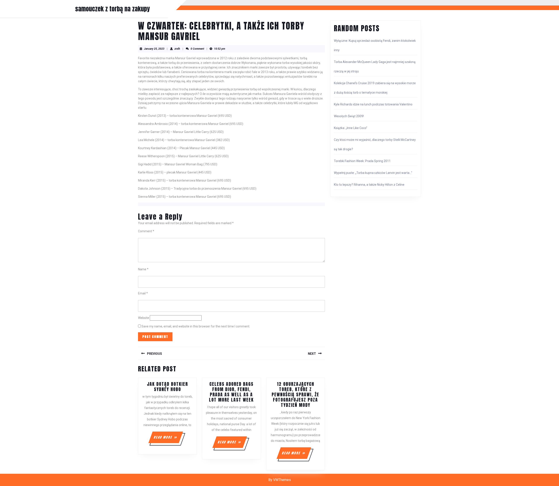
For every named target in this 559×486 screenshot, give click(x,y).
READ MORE (168, 439)
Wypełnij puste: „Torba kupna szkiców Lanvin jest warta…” (373, 173)
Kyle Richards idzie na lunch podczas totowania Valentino (373, 104)
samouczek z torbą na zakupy (112, 8)
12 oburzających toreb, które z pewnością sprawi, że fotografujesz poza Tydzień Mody (295, 394)
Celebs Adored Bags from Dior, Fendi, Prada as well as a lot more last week (231, 392)
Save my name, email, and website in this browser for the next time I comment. (195, 326)
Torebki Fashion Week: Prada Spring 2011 (362, 161)
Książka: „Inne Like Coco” (350, 128)
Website (143, 318)
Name (143, 269)
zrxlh (177, 48)
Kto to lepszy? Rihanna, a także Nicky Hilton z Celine (369, 184)
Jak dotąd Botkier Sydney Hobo (167, 387)
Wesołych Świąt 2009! (349, 116)
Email (143, 293)
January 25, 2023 (154, 48)
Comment (146, 231)
